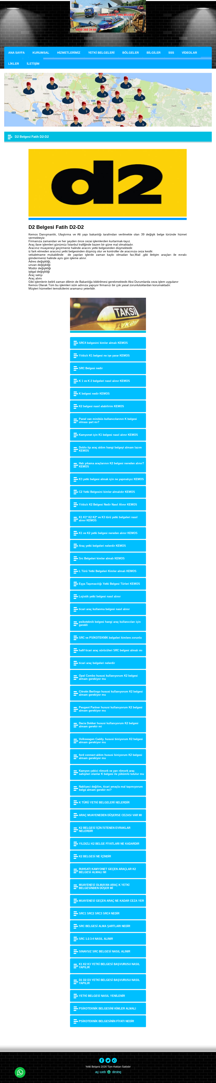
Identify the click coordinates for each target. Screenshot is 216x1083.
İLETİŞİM (33, 63)
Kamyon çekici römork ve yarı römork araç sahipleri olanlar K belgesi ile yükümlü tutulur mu (111, 772)
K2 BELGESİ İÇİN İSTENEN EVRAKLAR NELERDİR (104, 829)
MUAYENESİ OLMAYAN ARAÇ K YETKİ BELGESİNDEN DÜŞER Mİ (104, 886)
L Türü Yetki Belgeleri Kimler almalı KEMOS (107, 571)
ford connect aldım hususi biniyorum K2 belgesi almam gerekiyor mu (110, 756)
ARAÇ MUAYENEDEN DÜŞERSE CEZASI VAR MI (110, 815)
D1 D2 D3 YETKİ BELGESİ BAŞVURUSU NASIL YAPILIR (109, 981)
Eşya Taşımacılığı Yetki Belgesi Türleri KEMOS (109, 583)
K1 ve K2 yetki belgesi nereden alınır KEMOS (108, 533)
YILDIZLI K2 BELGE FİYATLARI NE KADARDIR (109, 843)
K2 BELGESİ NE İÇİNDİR (95, 856)
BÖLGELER (130, 52)
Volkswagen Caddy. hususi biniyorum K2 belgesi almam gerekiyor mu (111, 740)
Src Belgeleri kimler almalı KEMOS (102, 558)
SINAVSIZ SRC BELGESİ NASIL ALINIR (104, 951)
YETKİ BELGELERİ (101, 52)
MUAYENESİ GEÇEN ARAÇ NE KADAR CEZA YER (111, 900)
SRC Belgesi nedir (91, 368)
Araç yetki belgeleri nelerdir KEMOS (102, 545)
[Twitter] (108, 1060)
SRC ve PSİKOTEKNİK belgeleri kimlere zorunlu (110, 637)
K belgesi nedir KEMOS (94, 393)
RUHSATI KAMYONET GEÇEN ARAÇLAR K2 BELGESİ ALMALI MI (107, 870)
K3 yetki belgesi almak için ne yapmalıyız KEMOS (111, 479)
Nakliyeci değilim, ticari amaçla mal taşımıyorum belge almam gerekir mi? (111, 788)
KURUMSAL (40, 52)
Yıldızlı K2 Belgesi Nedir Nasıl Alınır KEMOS (108, 504)
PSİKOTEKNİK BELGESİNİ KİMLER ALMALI (107, 1008)
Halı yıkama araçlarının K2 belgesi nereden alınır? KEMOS (111, 465)
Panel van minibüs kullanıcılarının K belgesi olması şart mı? (108, 420)
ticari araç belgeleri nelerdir (97, 663)
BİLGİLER (154, 52)
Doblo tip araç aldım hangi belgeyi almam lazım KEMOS (110, 449)
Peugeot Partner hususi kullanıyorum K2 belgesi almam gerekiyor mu (110, 709)
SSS (171, 52)
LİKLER (13, 63)
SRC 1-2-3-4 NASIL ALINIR (96, 938)
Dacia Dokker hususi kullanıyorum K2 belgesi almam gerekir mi (108, 725)
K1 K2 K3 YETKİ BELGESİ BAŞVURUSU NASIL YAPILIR (109, 966)
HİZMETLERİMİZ (68, 52)
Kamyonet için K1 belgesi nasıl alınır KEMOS (108, 434)
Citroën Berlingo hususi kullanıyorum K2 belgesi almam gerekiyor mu (111, 693)
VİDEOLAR (189, 52)
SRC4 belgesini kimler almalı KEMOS (103, 342)
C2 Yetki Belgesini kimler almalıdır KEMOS (107, 491)
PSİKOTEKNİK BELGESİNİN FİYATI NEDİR (106, 1021)
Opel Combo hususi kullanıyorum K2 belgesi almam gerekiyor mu (108, 677)
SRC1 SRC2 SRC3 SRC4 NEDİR (99, 913)
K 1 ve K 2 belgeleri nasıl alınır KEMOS (104, 380)
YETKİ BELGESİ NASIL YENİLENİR (102, 995)
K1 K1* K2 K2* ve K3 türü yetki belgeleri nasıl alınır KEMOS (108, 519)
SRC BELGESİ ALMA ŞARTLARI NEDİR (104, 926)
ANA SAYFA (16, 52)
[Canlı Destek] (20, 1073)
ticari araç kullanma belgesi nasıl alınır (104, 609)
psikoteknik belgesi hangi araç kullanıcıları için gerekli (110, 623)
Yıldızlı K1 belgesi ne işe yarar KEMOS (104, 355)
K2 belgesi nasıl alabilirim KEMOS (101, 406)
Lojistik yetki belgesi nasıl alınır (100, 596)
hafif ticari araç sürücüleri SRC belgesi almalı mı (110, 650)
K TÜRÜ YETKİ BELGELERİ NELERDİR (104, 802)
